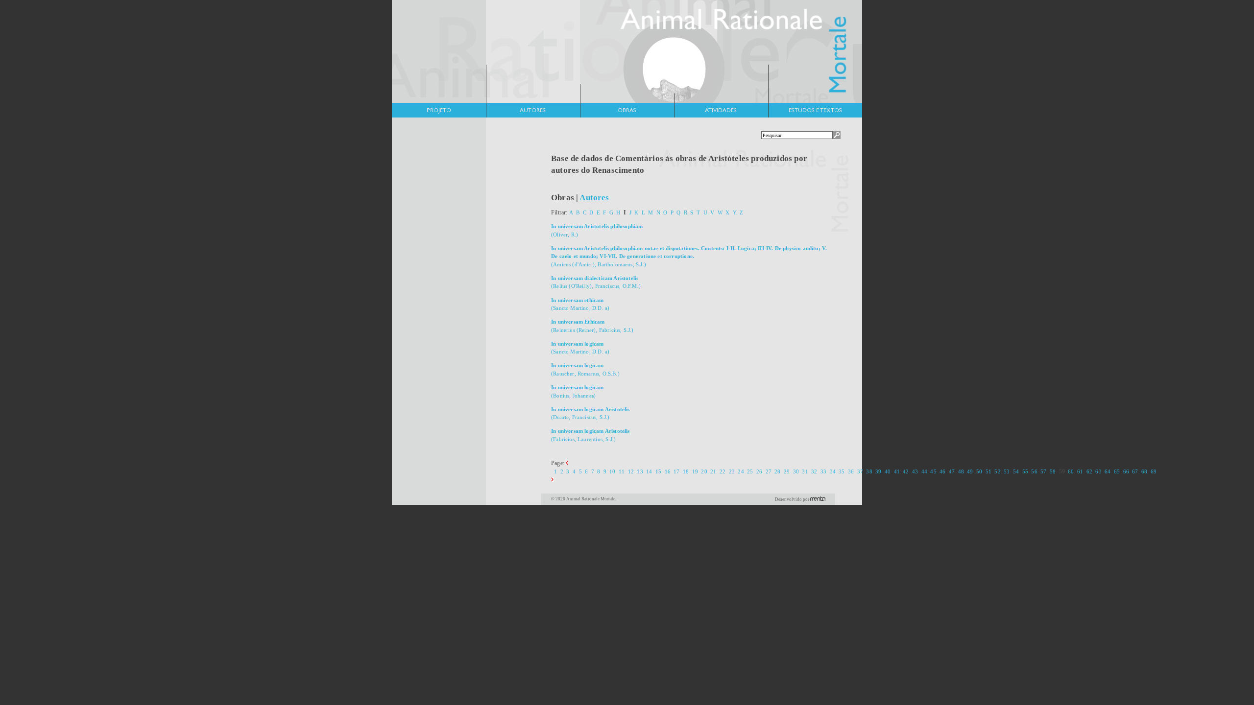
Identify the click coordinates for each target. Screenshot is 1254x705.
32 (814, 471)
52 (997, 471)
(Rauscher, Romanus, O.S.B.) (585, 369)
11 (622, 471)
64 (1107, 471)
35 (841, 471)
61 (1080, 471)
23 (732, 471)
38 (869, 471)
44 (924, 471)
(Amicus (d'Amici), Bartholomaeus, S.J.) (689, 256)
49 (970, 471)
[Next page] (552, 480)
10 (612, 471)
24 (741, 471)
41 (897, 471)
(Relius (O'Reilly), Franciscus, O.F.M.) (596, 282)
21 (713, 471)
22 (722, 471)
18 (686, 471)
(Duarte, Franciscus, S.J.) (590, 413)
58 (1053, 471)
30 (796, 471)
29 (787, 471)
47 (952, 471)
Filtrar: (560, 212)
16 (668, 471)
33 (823, 471)
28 (777, 471)
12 (631, 471)
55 (1025, 471)
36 (851, 471)
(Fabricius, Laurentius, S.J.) (590, 435)
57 (1043, 471)
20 (704, 471)
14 (649, 471)
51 (988, 471)
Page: (558, 463)
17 (676, 471)
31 (805, 471)
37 (860, 471)
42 (906, 471)
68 (1144, 471)
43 (915, 471)
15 (658, 471)
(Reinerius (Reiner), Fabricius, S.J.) (592, 326)
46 (942, 471)
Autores (594, 197)
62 (1089, 471)
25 (750, 471)
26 (759, 471)
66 (1126, 471)
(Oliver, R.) (597, 230)
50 (979, 471)
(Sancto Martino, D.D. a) (580, 304)
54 (1016, 471)
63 (1098, 471)
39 (878, 471)
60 (1071, 471)
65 (1117, 471)
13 (640, 471)
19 (695, 471)
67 (1135, 471)
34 (833, 471)
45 (933, 471)
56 (1034, 471)
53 (1007, 471)
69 (1154, 471)
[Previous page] (567, 463)
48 (961, 471)
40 (888, 471)
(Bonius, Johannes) (577, 391)
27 (769, 471)
